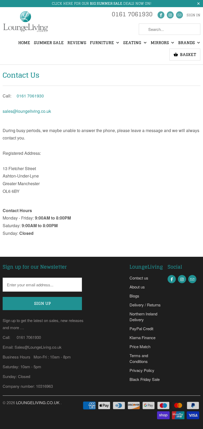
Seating (132, 43)
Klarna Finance (142, 337)
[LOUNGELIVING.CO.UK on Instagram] (170, 14)
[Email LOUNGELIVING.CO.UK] (179, 14)
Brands (187, 43)
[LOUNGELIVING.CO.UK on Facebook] (161, 14)
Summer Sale (49, 43)
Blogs (134, 296)
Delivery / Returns (145, 304)
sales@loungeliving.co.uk (27, 111)
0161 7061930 (132, 15)
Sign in (193, 15)
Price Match (140, 346)
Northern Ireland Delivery (143, 316)
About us (137, 287)
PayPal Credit (141, 328)
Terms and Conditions (139, 358)
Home (24, 43)
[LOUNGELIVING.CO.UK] (25, 23)
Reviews (76, 43)
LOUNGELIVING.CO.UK (38, 402)
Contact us (139, 278)
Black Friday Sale (145, 379)
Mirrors (160, 43)
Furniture (102, 43)
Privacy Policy (142, 370)
